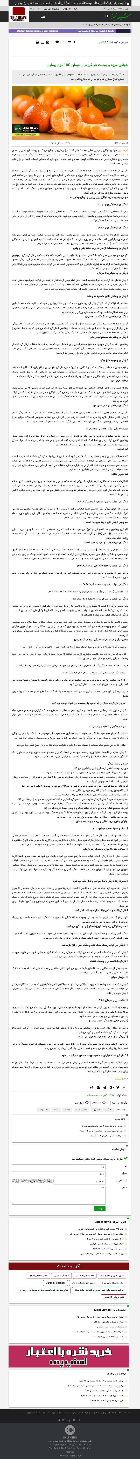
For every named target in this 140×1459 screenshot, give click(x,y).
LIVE (64, 8)
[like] (100, 1103)
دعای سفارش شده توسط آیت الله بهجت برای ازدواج (44, 1290)
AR (75, 9)
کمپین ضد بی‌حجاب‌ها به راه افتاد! (108, 1249)
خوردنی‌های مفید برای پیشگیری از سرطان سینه (101, 1131)
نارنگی (108, 1110)
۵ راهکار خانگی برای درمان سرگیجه (107, 1136)
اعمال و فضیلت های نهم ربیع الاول (108, 1322)
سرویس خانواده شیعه (118, 42)
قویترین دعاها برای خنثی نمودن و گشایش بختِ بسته (99, 1290)
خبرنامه (37, 1413)
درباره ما (127, 1413)
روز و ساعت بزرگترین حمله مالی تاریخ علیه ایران (102, 1254)
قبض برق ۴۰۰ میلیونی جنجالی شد (108, 1337)
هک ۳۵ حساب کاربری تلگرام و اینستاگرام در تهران (101, 1229)
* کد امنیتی (122, 1180)
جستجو (46, 1413)
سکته (56, 1110)
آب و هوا (89, 1413)
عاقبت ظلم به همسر (85, 1276)
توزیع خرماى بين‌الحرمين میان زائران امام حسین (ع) (100, 1317)
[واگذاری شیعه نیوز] (70, 30)
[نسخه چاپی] (37, 42)
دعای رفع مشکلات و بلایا (83, 1283)
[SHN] (19, 14)
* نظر (124, 1188)
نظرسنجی (56, 1413)
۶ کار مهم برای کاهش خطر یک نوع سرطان (104, 1239)
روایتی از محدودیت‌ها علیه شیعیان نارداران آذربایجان (96, 1386)
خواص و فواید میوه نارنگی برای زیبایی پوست (102, 1126)
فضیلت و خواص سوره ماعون (110, 1327)
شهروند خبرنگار (51, 9)
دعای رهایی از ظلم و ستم (112, 1276)
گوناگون (102, 42)
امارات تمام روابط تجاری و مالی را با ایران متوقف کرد (99, 1332)
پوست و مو (81, 1110)
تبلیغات (66, 1413)
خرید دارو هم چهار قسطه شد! (106, 1401)
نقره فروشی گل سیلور (114, 1297)
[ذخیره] (47, 42)
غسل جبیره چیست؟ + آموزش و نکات (102, 1396)
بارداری (96, 1110)
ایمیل (124, 1173)
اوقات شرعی (77, 1413)
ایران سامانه (63, 1455)
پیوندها (99, 1413)
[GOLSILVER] (69, 1356)
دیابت (67, 1110)
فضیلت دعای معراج (38, 1276)
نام (126, 1166)
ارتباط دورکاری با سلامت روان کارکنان (107, 1244)
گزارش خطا (117, 1103)
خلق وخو (43, 1110)
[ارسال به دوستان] (42, 42)
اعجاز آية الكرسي (61, 1276)
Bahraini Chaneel (55, 1283)
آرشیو (107, 1413)
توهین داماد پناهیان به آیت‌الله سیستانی (101, 1381)
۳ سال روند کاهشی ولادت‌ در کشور (104, 1391)
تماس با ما (35, 9)
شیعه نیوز (123, 150)
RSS (29, 1413)
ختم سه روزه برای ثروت (112, 1283)
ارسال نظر (80, 1103)
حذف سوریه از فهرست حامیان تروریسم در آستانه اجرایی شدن (96, 1234)
